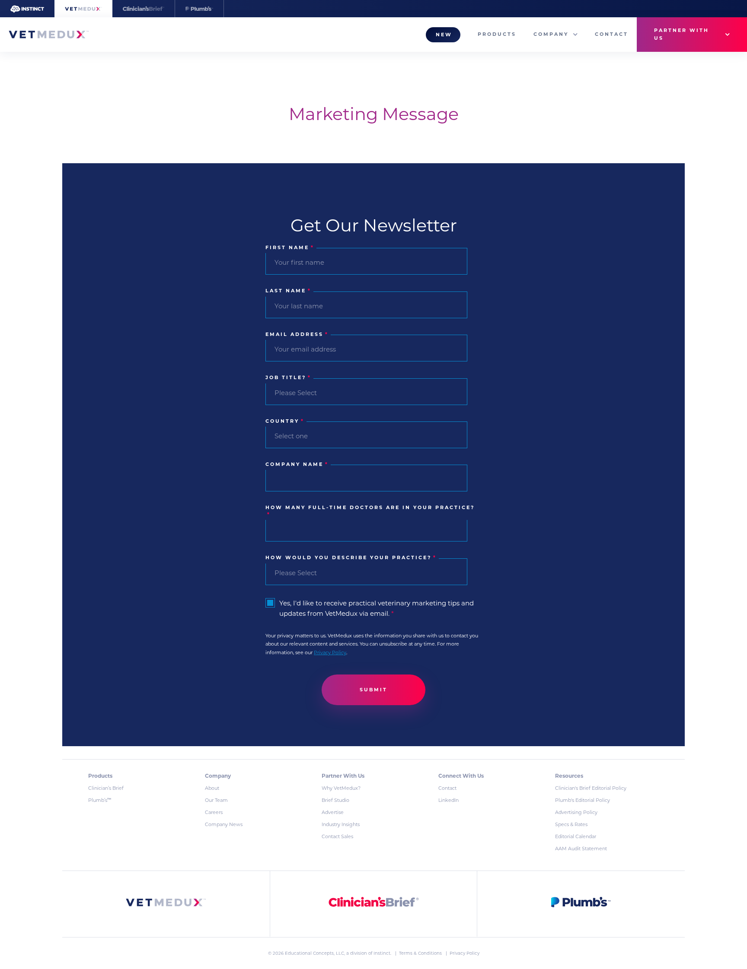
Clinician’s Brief (106, 788)
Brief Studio (335, 800)
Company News (224, 824)
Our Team (216, 800)
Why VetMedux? (341, 788)
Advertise (333, 812)
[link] (166, 904)
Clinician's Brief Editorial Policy (590, 788)
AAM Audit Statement (581, 849)
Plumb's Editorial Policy (582, 800)
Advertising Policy (576, 812)
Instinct (382, 953)
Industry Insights (341, 824)
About (212, 788)
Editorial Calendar (575, 836)
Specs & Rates (571, 824)
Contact (611, 34)
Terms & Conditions (421, 953)
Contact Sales (337, 836)
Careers (214, 812)
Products (497, 34)
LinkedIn (448, 800)
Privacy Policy (330, 652)
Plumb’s (99, 800)
